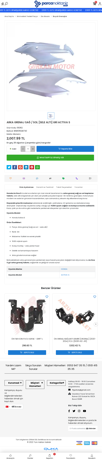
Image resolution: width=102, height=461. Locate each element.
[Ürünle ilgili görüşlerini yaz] (37, 178)
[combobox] (8, 406)
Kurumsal (13, 382)
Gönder (18, 406)
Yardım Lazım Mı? (13, 367)
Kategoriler (56, 382)
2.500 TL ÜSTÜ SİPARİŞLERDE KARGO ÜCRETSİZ (59, 10)
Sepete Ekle (66, 148)
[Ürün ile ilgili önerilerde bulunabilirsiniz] (90, 178)
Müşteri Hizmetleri (71, 367)
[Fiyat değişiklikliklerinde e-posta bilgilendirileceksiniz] (64, 178)
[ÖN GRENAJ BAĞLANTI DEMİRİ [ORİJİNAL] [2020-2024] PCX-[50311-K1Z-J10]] (75, 316)
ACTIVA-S (65, 275)
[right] (96, 324)
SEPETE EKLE (28, 352)
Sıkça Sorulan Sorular (33, 367)
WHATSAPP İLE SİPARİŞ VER (52, 157)
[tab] (26, 187)
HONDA (64, 269)
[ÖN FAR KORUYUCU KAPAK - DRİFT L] (27, 316)
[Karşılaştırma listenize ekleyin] (51, 178)
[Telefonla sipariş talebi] (77, 178)
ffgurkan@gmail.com (81, 390)
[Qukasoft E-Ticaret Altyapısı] (51, 449)
